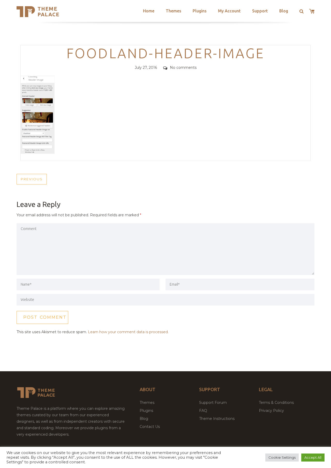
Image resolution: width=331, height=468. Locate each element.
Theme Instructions (217, 418)
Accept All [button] (312, 457)
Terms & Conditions (276, 402)
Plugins (200, 11)
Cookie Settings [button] (282, 457)
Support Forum (213, 402)
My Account (229, 11)
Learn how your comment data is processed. (128, 332)
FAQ (203, 410)
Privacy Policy (271, 410)
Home (148, 11)
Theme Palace (48, 11)
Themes (173, 11)
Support (260, 11)
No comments (183, 67)
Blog (283, 11)
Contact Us (150, 426)
